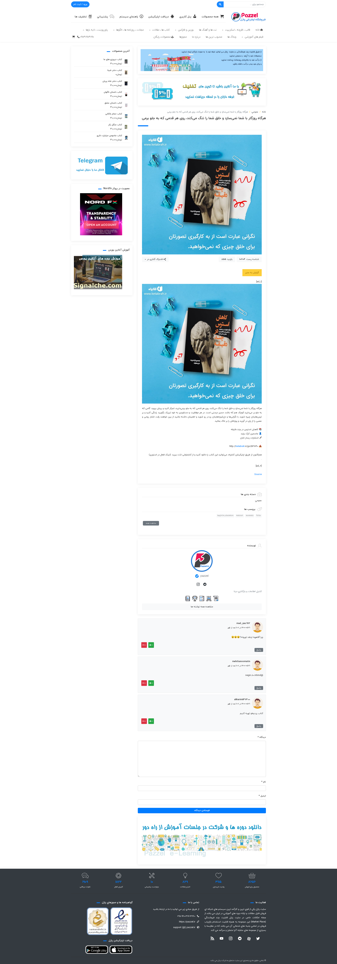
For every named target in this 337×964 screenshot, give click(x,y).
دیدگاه (262, 737)
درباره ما (196, 37)
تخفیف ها (81, 17)
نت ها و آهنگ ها (208, 30)
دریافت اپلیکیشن (158, 17)
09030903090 (87, 37)
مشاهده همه (151, 523)
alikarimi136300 (242, 699)
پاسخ (258, 650)
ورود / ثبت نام (80, 4)
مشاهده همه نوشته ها (202, 606)
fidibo (258, 515)
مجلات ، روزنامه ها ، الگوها (130, 30)
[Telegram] (205, 584)
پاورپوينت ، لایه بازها (97, 30)
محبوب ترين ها (214, 37)
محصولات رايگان (162, 37)
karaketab (249, 515)
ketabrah (240, 446)
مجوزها (183, 37)
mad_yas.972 (243, 623)
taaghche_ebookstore (225, 515)
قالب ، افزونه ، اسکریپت (237, 30)
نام (263, 781)
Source (258, 474)
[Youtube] (221, 939)
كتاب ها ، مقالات (161, 30)
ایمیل (262, 795)
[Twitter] (258, 939)
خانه (257, 30)
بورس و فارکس (186, 30)
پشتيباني (102, 17)
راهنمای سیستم (129, 17)
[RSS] (212, 939)
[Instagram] (198, 584)
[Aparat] (248, 938)
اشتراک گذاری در (154, 259)
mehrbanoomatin (241, 661)
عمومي (255, 112)
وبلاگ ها (231, 37)
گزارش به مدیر (252, 272)
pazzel (204, 576)
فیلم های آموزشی (254, 37)
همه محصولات (210, 17)
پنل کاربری (185, 17)
